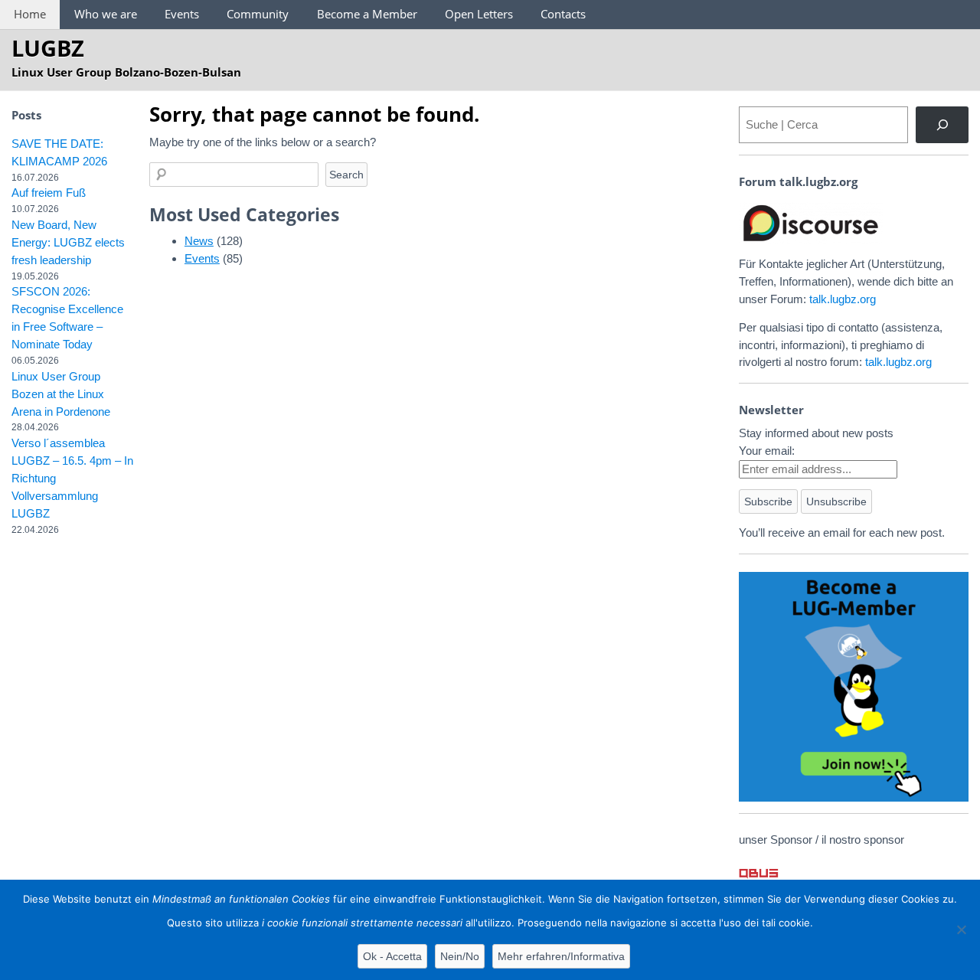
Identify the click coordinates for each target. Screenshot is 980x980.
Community (258, 13)
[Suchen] (942, 124)
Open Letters (479, 13)
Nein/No (459, 956)
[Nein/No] (961, 929)
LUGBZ (47, 48)
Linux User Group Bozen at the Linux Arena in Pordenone (60, 394)
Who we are (105, 13)
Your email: (767, 450)
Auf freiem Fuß (48, 192)
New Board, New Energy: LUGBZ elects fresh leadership (68, 242)
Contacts (563, 13)
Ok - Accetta (392, 956)
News (199, 240)
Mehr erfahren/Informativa (561, 956)
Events (182, 13)
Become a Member (367, 13)
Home (30, 13)
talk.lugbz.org (842, 298)
